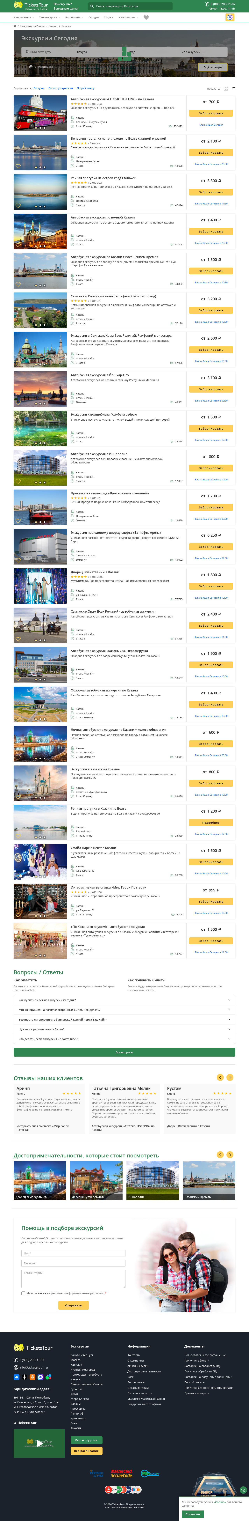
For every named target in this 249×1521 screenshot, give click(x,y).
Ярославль (78, 1408)
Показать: (213, 88)
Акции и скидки (137, 1366)
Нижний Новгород (83, 1369)
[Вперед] (229, 1077)
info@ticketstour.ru (31, 1367)
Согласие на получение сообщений (208, 1377)
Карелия (76, 1365)
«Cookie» (220, 1502)
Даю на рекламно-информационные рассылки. (66, 1293)
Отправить (73, 1305)
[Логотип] (31, 4)
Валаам (76, 1404)
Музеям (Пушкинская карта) (146, 1398)
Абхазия (76, 1428)
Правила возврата (196, 1393)
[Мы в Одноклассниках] (32, 1377)
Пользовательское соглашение (205, 1355)
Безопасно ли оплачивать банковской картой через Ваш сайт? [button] (63, 1019)
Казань (75, 1379)
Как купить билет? (196, 1360)
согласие (40, 1293)
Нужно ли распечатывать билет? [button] (41, 1029)
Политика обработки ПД (200, 1371)
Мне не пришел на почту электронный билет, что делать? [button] (59, 1010)
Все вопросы (124, 1052)
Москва (76, 1360)
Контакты (133, 1355)
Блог (130, 1377)
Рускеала (76, 1389)
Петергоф (77, 1413)
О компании (135, 1360)
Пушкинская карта (139, 1393)
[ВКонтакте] (16, 1377)
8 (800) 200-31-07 (31, 1360)
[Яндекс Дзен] (24, 1377)
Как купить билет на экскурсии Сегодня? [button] (47, 1000)
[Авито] (48, 1377)
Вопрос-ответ (136, 1382)
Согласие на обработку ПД (202, 1366)
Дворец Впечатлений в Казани (188, 1126)
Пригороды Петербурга (86, 1374)
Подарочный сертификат (144, 1404)
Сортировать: (23, 88)
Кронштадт (78, 1418)
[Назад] (220, 1077)
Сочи (74, 1423)
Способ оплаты (194, 1382)
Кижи (74, 1394)
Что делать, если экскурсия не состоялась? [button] (48, 1039)
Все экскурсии (86, 1440)
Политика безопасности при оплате (208, 1388)
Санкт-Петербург (82, 1355)
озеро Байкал (80, 1399)
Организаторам (138, 1388)
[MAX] (40, 1377)
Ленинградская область (87, 1384)
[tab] (124, 1000)
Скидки (108, 17)
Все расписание (86, 1451)
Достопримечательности (144, 1371)
